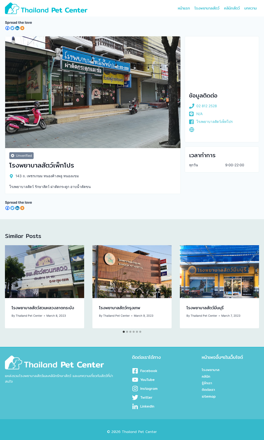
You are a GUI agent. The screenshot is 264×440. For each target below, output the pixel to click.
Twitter (146, 397)
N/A (199, 114)
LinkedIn (147, 406)
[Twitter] (12, 28)
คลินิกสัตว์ (232, 8)
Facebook (148, 370)
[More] (22, 28)
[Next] (251, 286)
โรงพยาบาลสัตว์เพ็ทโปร (214, 122)
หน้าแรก (184, 8)
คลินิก (206, 376)
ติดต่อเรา (208, 389)
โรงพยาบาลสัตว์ (206, 8)
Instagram (149, 388)
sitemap (209, 396)
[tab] (124, 332)
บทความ (250, 8)
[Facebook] (7, 28)
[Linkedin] (17, 28)
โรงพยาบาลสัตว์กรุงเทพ (119, 307)
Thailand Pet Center (29, 315)
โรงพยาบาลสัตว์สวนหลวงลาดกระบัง (43, 307)
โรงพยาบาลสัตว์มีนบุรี (205, 307)
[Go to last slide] (12, 286)
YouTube (147, 379)
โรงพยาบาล (210, 369)
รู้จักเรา (207, 383)
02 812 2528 (206, 106)
